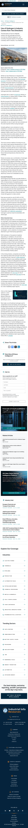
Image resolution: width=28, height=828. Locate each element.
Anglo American (20, 257)
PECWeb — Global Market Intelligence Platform (14, 750)
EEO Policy (14, 815)
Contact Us (14, 741)
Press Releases (14, 782)
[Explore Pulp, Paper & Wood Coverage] (24, 599)
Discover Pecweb (14, 492)
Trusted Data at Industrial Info (14, 734)
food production (9, 87)
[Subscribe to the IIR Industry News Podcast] (22, 810)
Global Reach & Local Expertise (14, 735)
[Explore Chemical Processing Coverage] (24, 589)
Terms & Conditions (14, 821)
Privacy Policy (14, 819)
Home (2, 21)
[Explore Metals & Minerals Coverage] (24, 594)
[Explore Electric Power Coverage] (24, 561)
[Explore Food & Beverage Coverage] (24, 604)
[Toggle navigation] (23, 4)
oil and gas (17, 94)
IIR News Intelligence (10, 21)
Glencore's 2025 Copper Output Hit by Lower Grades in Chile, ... (14, 465)
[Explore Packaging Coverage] (24, 644)
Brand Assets (14, 784)
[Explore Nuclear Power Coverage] (24, 649)
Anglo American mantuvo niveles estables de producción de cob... (12, 446)
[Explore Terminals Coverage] (24, 566)
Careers (14, 739)
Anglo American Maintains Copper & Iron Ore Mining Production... (13, 452)
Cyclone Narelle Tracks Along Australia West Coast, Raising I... (13, 458)
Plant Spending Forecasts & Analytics (14, 752)
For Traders (14, 737)
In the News (14, 780)
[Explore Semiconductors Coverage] (24, 634)
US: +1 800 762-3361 (7, 722)
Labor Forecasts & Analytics (14, 753)
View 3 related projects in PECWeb (16, 69)
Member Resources (23, 0)
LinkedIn (10, 335)
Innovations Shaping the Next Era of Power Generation (10, 536)
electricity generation (16, 211)
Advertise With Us (14, 785)
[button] (1, 0)
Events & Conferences (14, 769)
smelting (12, 108)
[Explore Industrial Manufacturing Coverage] (24, 609)
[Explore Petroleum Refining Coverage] (24, 586)
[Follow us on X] (14, 810)
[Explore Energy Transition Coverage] (24, 665)
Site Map (14, 823)
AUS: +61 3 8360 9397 (19, 724)
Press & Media (14, 778)
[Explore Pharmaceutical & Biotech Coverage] (24, 615)
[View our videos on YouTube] (9, 810)
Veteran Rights (14, 817)
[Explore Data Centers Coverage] (24, 629)
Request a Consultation (14, 794)
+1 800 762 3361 (12, 0)
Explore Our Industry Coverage (14, 796)
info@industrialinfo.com (14, 719)
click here (15, 273)
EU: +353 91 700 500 (7, 724)
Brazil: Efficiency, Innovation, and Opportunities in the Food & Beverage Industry (10, 520)
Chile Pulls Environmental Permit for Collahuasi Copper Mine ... (14, 440)
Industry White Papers (14, 766)
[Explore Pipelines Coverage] (24, 571)
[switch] (9, 17)
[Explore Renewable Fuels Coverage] (24, 660)
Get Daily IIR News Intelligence (14, 13)
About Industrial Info (14, 732)
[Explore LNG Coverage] (24, 654)
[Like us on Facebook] (18, 810)
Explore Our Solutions (14, 428)
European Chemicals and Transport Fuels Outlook (9, 505)
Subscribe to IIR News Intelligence (14, 798)
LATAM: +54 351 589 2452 (20, 722)
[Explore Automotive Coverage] (24, 670)
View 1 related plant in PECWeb (14, 71)
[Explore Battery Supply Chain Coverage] (24, 639)
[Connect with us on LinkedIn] (5, 810)
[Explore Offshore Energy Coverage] (24, 675)
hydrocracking (5, 96)
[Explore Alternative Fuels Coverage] (24, 581)
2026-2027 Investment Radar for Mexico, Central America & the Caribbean (13, 529)
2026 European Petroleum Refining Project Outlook (9, 512)
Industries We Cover (14, 755)
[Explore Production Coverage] (24, 576)
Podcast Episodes (14, 768)
